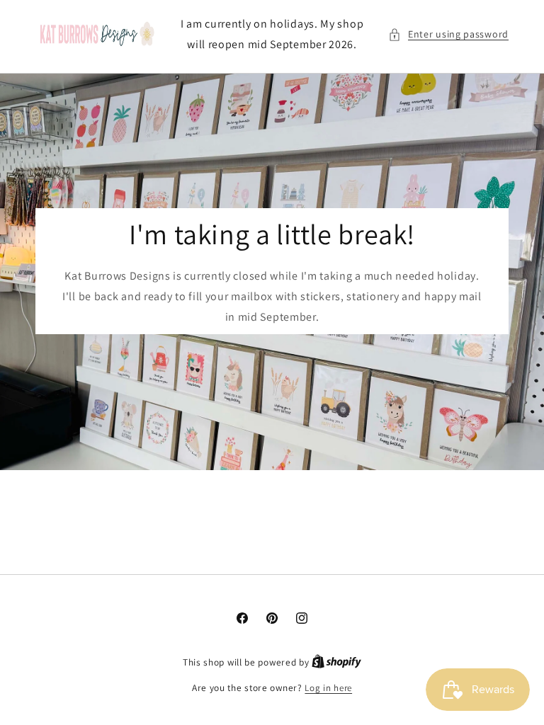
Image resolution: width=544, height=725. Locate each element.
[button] (448, 34)
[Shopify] (336, 662)
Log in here (328, 688)
